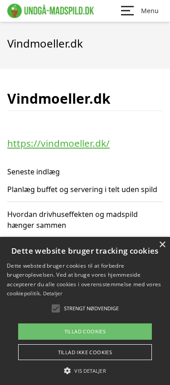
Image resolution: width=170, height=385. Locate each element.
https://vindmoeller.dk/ (58, 143)
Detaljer (52, 293)
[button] (85, 370)
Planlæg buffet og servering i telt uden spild (82, 189)
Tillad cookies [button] (85, 331)
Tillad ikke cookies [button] (85, 352)
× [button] (162, 244)
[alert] (85, 311)
